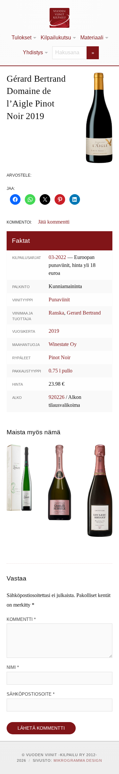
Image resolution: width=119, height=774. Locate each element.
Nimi (13, 667)
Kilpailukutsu (56, 37)
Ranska (56, 313)
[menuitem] (23, 37)
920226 (56, 397)
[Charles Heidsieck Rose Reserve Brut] (59, 482)
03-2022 (57, 257)
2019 (54, 331)
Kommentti (21, 619)
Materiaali (91, 37)
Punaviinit (59, 299)
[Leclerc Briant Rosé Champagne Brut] (99, 491)
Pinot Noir (59, 357)
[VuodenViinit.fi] (59, 17)
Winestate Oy (63, 344)
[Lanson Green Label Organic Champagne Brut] (19, 478)
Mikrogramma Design (78, 760)
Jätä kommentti (53, 222)
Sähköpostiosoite (31, 694)
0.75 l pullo (60, 370)
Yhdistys (33, 52)
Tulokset (21, 37)
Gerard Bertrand (84, 313)
